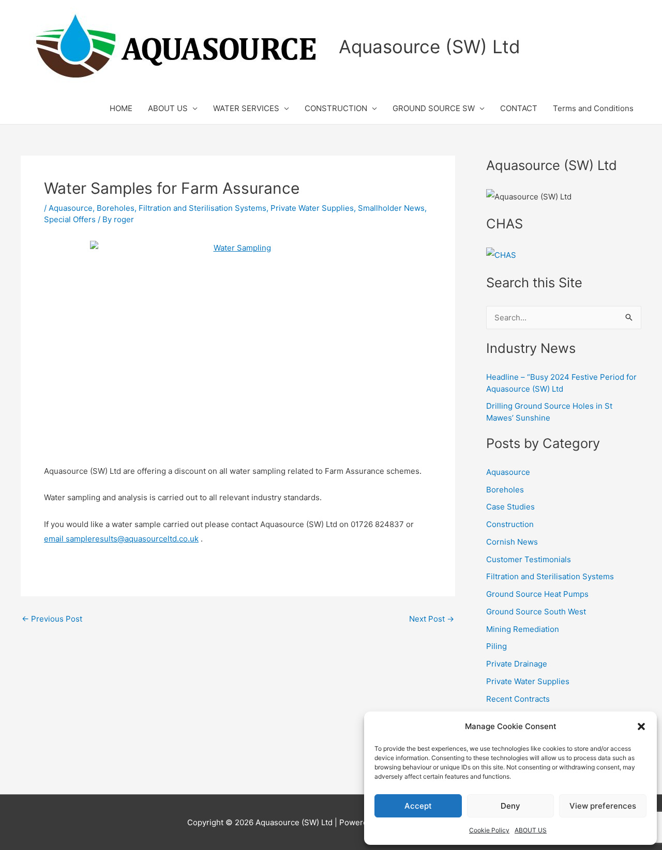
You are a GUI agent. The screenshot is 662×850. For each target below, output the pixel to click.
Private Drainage (516, 664)
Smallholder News (391, 208)
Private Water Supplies (312, 208)
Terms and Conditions (593, 108)
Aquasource (71, 208)
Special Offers (70, 219)
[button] (641, 726)
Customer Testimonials (528, 559)
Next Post (431, 619)
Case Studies (510, 507)
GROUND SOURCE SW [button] (434, 108)
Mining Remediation (522, 629)
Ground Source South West (536, 611)
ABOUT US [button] (168, 108)
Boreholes (115, 208)
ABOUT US (531, 830)
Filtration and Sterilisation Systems (202, 208)
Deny (510, 806)
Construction (510, 524)
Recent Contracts (518, 699)
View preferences (602, 806)
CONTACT (518, 108)
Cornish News (512, 542)
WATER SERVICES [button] (246, 108)
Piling (496, 646)
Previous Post (52, 619)
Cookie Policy (489, 830)
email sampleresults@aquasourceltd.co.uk (121, 539)
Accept (418, 806)
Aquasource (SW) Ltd (429, 46)
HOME (121, 108)
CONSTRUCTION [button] (336, 108)
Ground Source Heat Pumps (537, 594)
